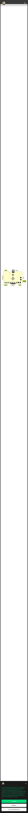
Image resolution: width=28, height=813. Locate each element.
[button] (26, 783)
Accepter (14, 801)
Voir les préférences (14, 809)
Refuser (14, 805)
